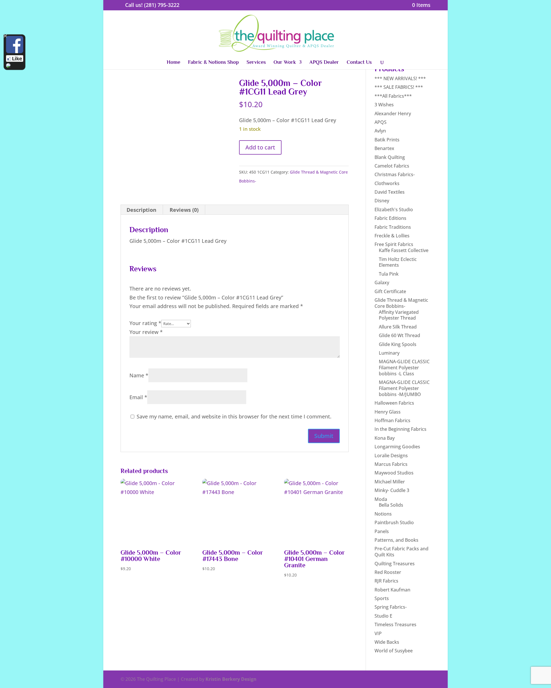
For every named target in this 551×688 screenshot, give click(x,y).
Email (138, 397)
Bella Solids (391, 505)
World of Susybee (394, 650)
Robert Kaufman (392, 590)
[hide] (5, 36)
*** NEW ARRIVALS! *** (400, 78)
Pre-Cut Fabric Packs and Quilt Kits (401, 551)
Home (173, 62)
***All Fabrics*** (393, 96)
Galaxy (382, 282)
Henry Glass (388, 412)
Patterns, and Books (396, 540)
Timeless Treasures (395, 624)
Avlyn (380, 131)
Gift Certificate (390, 291)
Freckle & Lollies (392, 235)
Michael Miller (390, 481)
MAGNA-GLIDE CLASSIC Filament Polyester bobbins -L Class (404, 367)
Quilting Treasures (395, 563)
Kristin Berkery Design (231, 679)
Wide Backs (387, 642)
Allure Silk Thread (398, 327)
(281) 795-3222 (161, 4)
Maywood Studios (394, 473)
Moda (381, 499)
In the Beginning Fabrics (400, 429)
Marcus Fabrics (391, 464)
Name (138, 375)
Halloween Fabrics (394, 403)
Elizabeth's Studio (394, 209)
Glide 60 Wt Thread (399, 335)
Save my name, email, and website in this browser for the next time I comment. (234, 416)
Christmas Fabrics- (395, 174)
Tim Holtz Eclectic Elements (398, 262)
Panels (382, 531)
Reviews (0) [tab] (184, 209)
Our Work (284, 62)
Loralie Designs (391, 455)
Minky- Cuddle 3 (392, 490)
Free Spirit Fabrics (394, 244)
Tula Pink (389, 274)
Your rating (145, 323)
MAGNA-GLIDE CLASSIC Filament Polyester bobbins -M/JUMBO (404, 388)
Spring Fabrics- (391, 607)
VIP (378, 633)
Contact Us (359, 62)
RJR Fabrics (386, 581)
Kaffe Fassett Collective (403, 250)
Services (256, 62)
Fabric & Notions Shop (213, 62)
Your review (146, 331)
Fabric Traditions (393, 227)
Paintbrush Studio (394, 522)
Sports (382, 598)
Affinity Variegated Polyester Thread (399, 315)
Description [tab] (141, 209)
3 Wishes (384, 104)
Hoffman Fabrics (392, 420)
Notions (383, 514)
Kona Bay (385, 438)
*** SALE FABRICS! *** (399, 87)
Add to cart (260, 147)
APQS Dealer (324, 62)
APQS (381, 122)
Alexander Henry (393, 113)
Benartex (384, 148)
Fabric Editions (390, 218)
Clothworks (387, 183)
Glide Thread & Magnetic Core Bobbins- (401, 303)
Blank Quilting (390, 157)
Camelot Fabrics (392, 166)
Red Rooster (388, 572)
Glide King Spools (397, 344)
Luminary (389, 353)
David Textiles (390, 192)
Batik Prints (387, 140)
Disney (382, 200)
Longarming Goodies (397, 446)
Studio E (383, 616)
